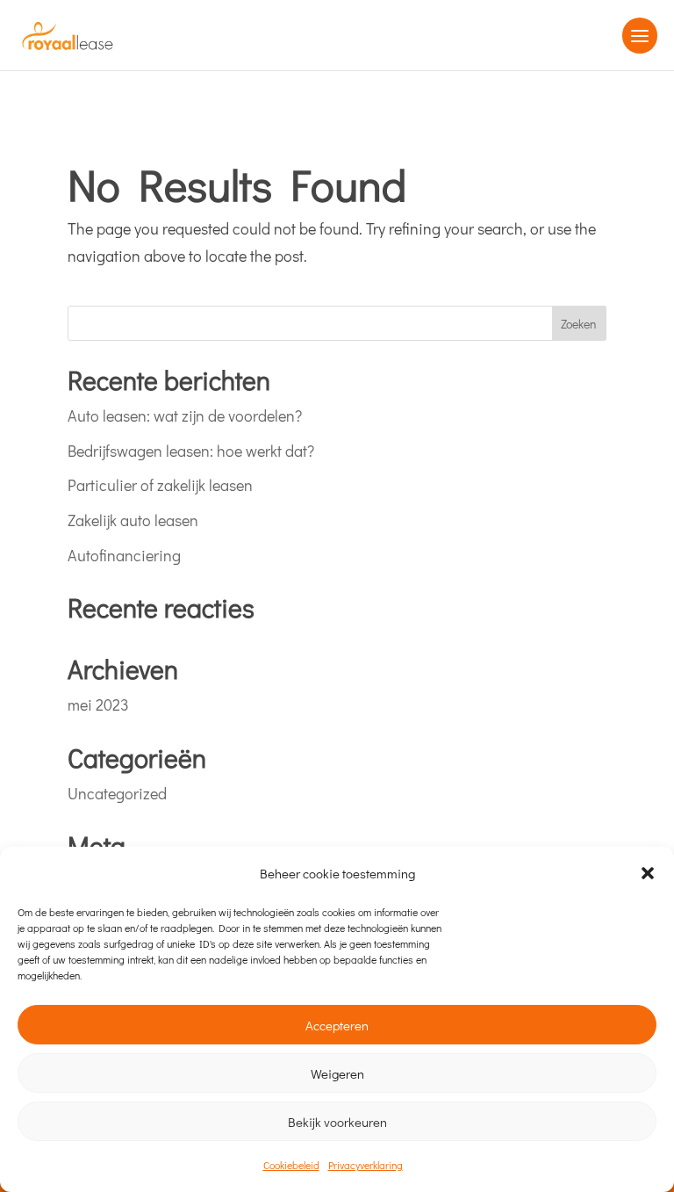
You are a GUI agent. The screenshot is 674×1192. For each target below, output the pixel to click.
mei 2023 (98, 704)
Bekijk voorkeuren (337, 1122)
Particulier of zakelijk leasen (160, 484)
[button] (647, 873)
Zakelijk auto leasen (133, 520)
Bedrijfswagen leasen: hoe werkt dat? (191, 450)
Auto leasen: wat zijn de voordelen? (185, 415)
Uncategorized (117, 793)
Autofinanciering (124, 555)
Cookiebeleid (291, 1165)
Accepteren (337, 1025)
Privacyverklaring (365, 1165)
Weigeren (337, 1073)
